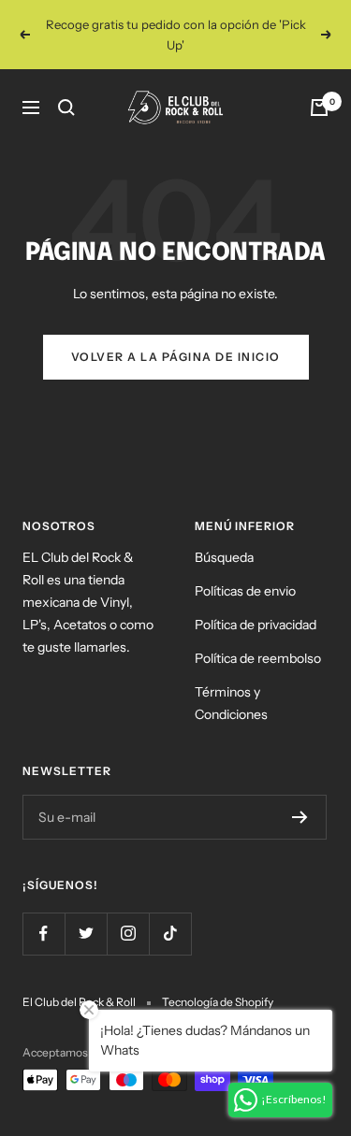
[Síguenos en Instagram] (128, 934)
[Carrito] (319, 107)
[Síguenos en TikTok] (170, 934)
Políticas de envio (245, 590)
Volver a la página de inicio (176, 357)
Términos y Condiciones (231, 703)
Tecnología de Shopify (217, 1002)
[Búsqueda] (66, 107)
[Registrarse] (300, 817)
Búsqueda (224, 557)
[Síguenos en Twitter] (86, 934)
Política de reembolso (258, 658)
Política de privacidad (255, 624)
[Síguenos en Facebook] (43, 934)
